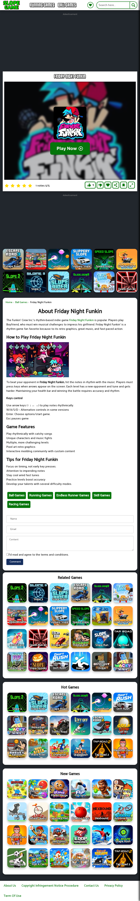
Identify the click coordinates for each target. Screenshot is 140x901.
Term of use (12, 895)
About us (10, 885)
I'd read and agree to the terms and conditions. (39, 554)
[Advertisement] (71, 41)
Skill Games (102, 495)
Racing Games (19, 504)
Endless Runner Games (72, 495)
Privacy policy (113, 885)
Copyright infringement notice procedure (50, 885)
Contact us (91, 885)
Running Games (42, 5)
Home (8, 302)
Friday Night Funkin (81, 320)
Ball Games (67, 5)
